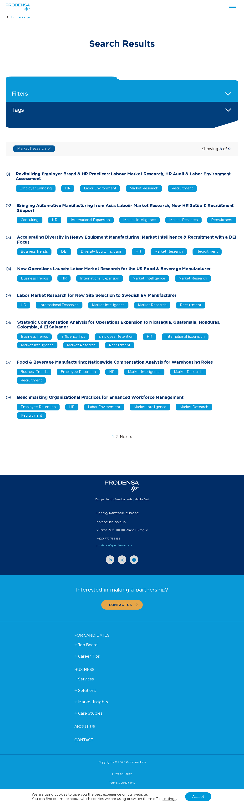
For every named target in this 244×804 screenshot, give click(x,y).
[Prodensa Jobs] (18, 8)
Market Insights (93, 702)
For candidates (92, 635)
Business (84, 669)
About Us (84, 726)
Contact (83, 740)
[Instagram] (122, 559)
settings (169, 799)
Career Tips (89, 656)
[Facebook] (134, 559)
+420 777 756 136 (108, 538)
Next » (126, 436)
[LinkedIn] (110, 559)
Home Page (20, 17)
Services (86, 679)
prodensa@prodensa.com (114, 545)
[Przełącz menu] (232, 7)
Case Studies (90, 713)
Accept (198, 796)
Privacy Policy (122, 773)
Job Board (88, 645)
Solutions (87, 690)
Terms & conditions (122, 782)
